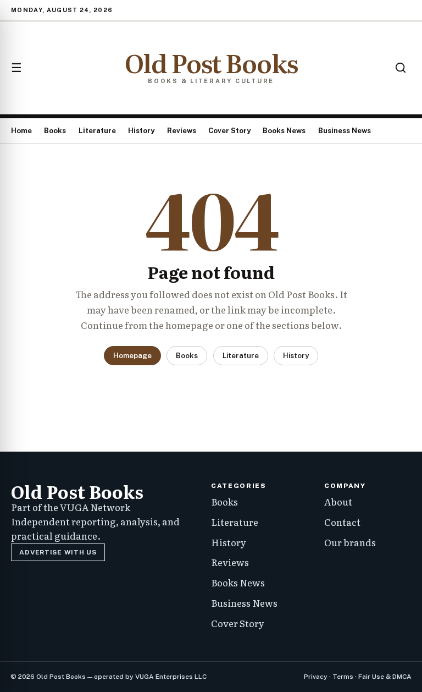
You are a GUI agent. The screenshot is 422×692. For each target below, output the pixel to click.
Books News (284, 131)
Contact (342, 522)
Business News (344, 131)
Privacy (315, 676)
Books (55, 131)
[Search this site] (400, 67)
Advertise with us (57, 552)
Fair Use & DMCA (385, 676)
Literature (97, 131)
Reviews (181, 131)
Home (21, 131)
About (338, 501)
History (141, 131)
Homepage (132, 356)
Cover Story (229, 131)
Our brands (350, 542)
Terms (342, 676)
